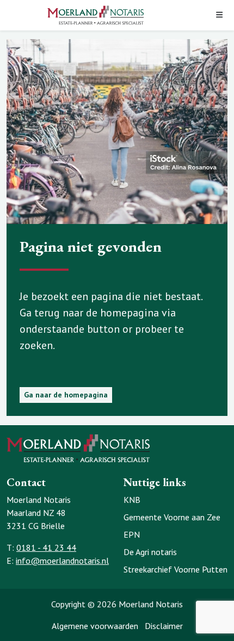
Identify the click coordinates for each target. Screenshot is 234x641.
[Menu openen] (219, 15)
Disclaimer (164, 625)
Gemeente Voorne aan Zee (172, 517)
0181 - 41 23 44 (46, 547)
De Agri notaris (150, 551)
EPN (132, 534)
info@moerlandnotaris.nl (62, 560)
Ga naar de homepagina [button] (66, 395)
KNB (132, 499)
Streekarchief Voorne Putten (175, 569)
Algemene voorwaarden (95, 625)
